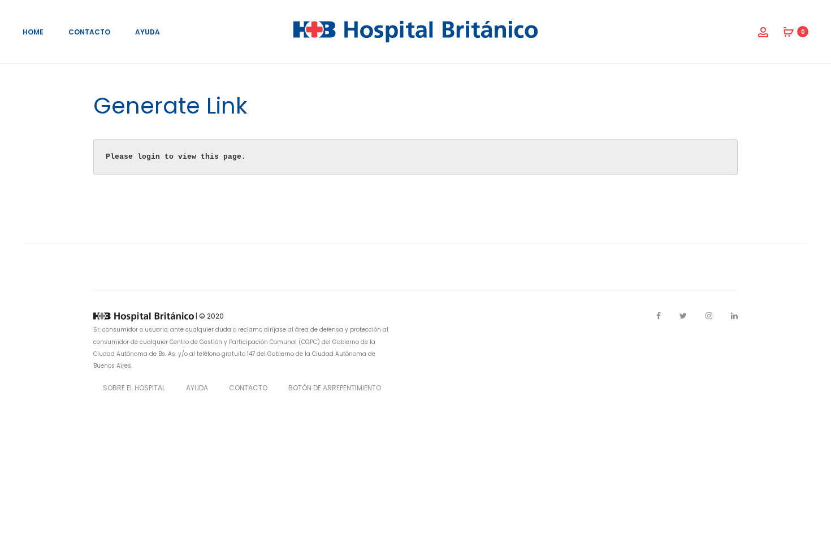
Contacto (89, 32)
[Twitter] (683, 316)
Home (33, 32)
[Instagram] (709, 316)
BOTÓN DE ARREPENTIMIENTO (334, 388)
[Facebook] (658, 316)
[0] (788, 31)
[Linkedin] (734, 316)
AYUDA (197, 388)
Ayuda (147, 32)
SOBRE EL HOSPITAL (134, 388)
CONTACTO (248, 388)
